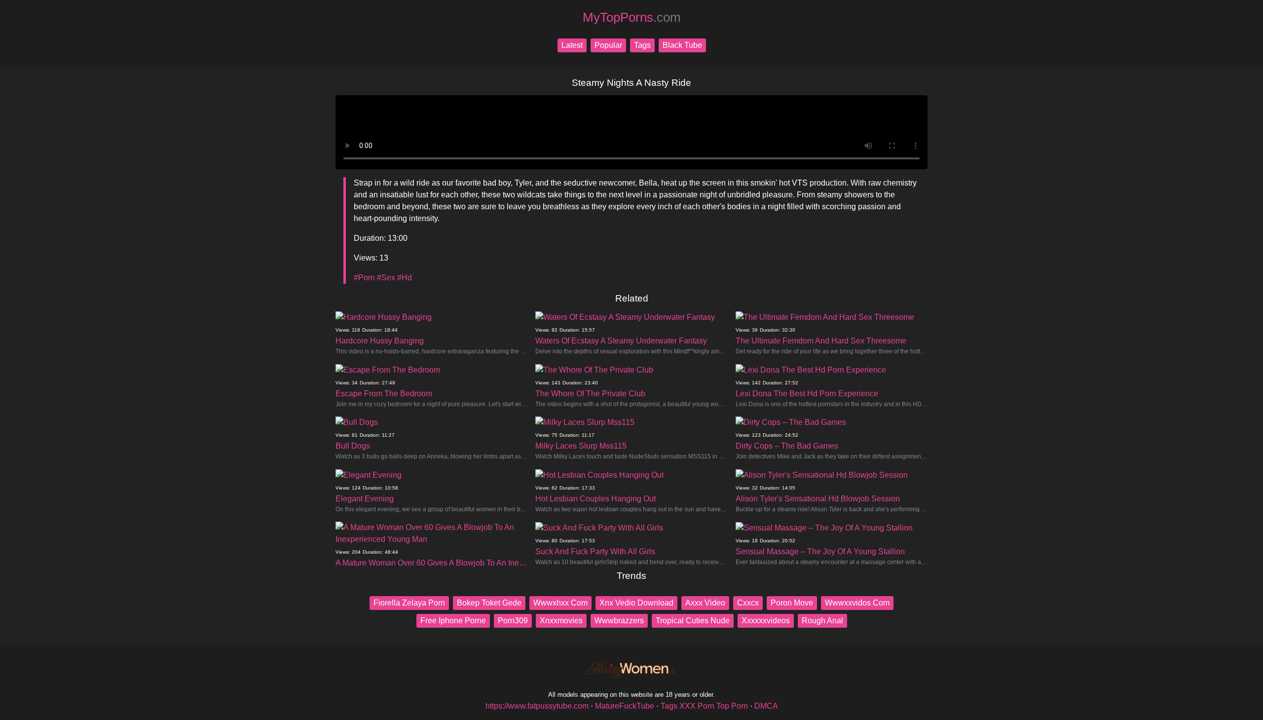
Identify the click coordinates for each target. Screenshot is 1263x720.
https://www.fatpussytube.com (537, 706)
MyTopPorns (632, 17)
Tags (642, 45)
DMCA (766, 706)
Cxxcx (748, 603)
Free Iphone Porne (453, 620)
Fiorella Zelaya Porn (409, 603)
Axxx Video (705, 603)
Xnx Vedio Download (636, 603)
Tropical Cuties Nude (693, 620)
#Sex (386, 277)
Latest (572, 45)
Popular (608, 45)
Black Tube (682, 45)
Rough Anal (822, 620)
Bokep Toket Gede (489, 603)
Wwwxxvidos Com (857, 603)
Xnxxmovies (561, 620)
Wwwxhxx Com (560, 603)
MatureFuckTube (624, 706)
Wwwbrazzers (619, 620)
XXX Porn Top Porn (713, 706)
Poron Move (792, 603)
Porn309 (513, 620)
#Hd (404, 277)
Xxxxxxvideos (766, 620)
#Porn (364, 277)
